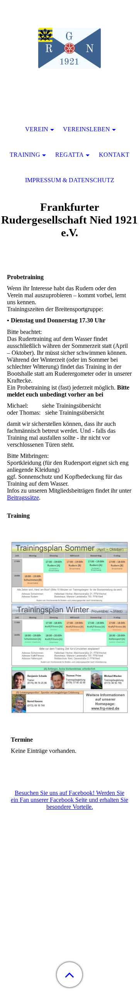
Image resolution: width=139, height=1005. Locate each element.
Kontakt (114, 154)
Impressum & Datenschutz (69, 180)
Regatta (69, 154)
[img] (69, 48)
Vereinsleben (86, 129)
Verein (36, 129)
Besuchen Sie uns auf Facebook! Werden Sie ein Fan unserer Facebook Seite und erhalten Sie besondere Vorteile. (69, 800)
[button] (69, 974)
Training (25, 154)
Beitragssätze (23, 497)
